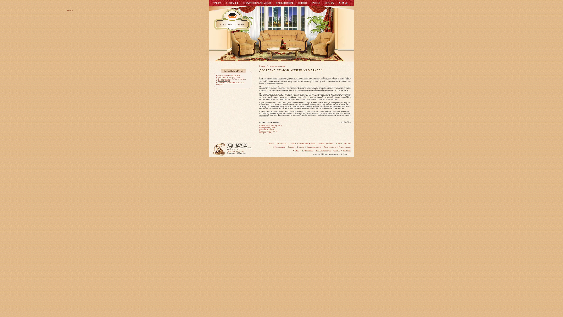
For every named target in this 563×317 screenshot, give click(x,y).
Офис (297, 150)
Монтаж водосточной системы (229, 75)
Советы (293, 143)
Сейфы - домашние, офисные (270, 126)
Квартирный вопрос (314, 147)
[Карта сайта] (346, 3)
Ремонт (313, 143)
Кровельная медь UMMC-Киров (229, 77)
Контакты (329, 3)
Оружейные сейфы (266, 129)
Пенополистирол (224, 81)
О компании (232, 3)
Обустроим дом (279, 147)
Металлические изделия (276, 66)
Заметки (291, 147)
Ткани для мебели (285, 3)
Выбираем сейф (265, 133)
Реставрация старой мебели (257, 3)
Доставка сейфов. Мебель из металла (232, 79)
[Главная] (340, 3)
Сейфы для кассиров (267, 127)
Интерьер (302, 3)
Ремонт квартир (345, 147)
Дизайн (321, 143)
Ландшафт (347, 150)
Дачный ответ (282, 143)
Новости (339, 143)
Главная (217, 3)
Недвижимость (307, 150)
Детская (271, 143)
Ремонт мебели (330, 147)
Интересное (303, 143)
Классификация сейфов (268, 131)
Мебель (231, 20)
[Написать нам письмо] (343, 3)
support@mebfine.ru (236, 151)
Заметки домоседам (323, 150)
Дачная (348, 143)
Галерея (316, 3)
